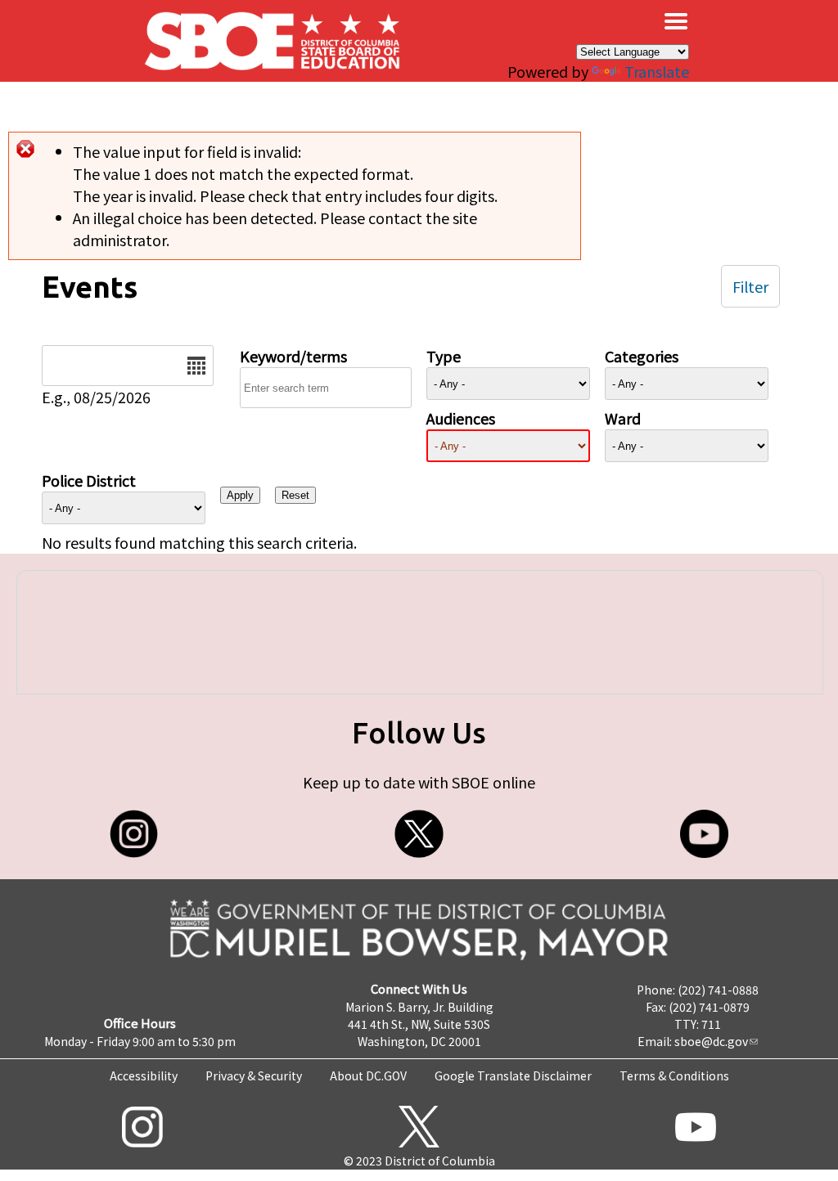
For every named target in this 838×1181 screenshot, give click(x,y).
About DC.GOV (368, 1075)
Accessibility (144, 1075)
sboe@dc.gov (711, 1041)
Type (443, 355)
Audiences (460, 418)
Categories (641, 355)
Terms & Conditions (674, 1075)
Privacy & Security (253, 1075)
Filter (750, 286)
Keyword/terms (293, 355)
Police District (89, 480)
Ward (623, 418)
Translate (656, 71)
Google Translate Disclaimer (513, 1075)
